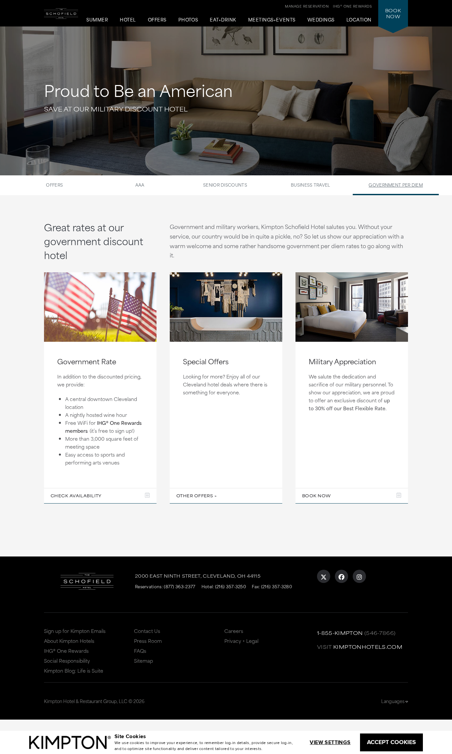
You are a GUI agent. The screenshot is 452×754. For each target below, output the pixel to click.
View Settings (330, 742)
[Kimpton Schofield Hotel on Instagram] (359, 576)
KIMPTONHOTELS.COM (367, 646)
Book (393, 13)
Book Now (316, 496)
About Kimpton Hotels (69, 640)
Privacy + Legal (241, 640)
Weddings (321, 20)
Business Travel (310, 184)
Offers (157, 20)
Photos (188, 20)
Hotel (128, 20)
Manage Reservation (307, 6)
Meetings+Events (271, 20)
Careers (233, 631)
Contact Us (147, 631)
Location (359, 20)
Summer (97, 20)
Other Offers (194, 496)
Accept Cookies (391, 742)
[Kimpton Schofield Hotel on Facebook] (341, 576)
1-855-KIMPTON (340, 633)
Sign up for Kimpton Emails (75, 631)
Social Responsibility (67, 660)
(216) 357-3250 (230, 586)
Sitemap (143, 660)
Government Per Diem (396, 184)
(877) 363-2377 (179, 586)
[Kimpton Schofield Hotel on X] (323, 576)
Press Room (148, 640)
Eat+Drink (223, 20)
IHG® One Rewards (66, 650)
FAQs (140, 650)
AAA (140, 184)
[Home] (61, 18)
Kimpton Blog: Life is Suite (73, 670)
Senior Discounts (225, 184)
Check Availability (76, 496)
